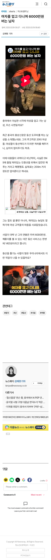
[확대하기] (26, 267)
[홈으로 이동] (8, 4)
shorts (12, 11)
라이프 (4, 11)
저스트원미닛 (22, 11)
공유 (45, 34)
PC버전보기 (25, 555)
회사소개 (25, 550)
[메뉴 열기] (36, 4)
